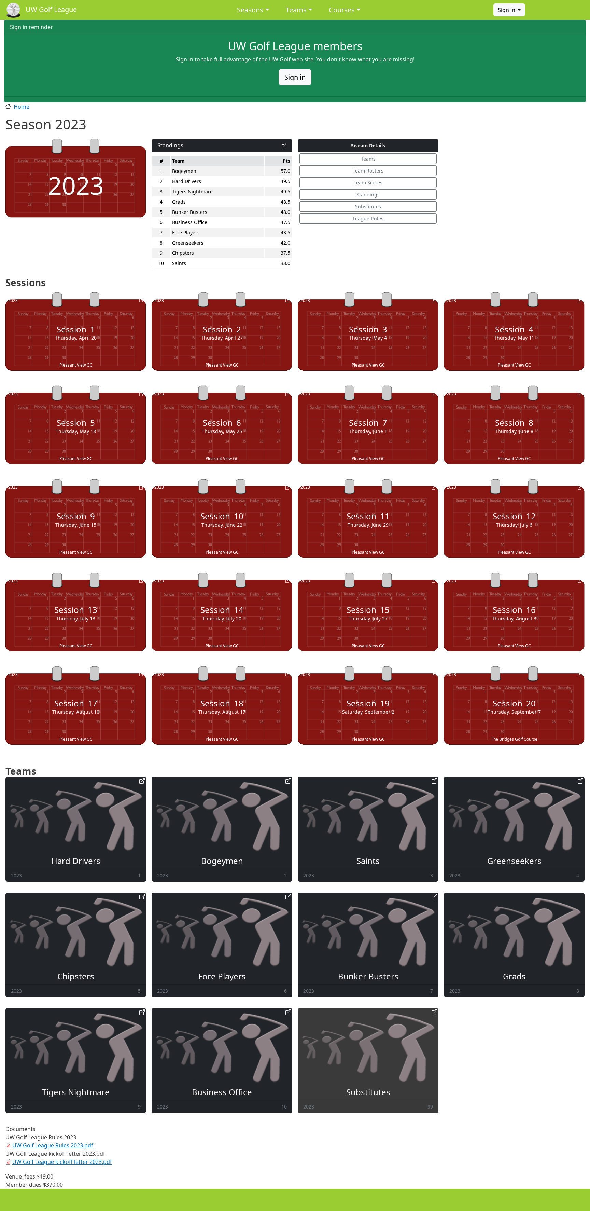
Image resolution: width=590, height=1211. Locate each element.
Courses (342, 9)
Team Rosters (368, 170)
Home (21, 106)
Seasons (250, 9)
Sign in (507, 10)
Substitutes (368, 206)
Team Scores (368, 182)
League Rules (368, 218)
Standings (368, 194)
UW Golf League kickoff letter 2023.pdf (62, 1162)
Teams (296, 9)
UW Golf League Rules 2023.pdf (52, 1145)
